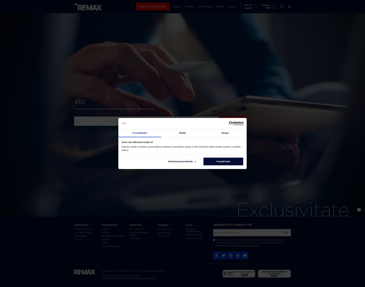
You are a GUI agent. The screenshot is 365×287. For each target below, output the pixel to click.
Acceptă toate (223, 161)
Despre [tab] (225, 133)
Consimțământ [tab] (139, 133)
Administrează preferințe (180, 161)
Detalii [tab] (182, 133)
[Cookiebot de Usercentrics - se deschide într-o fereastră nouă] (231, 123)
